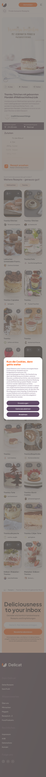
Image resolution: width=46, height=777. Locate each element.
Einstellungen (23, 403)
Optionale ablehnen (23, 409)
